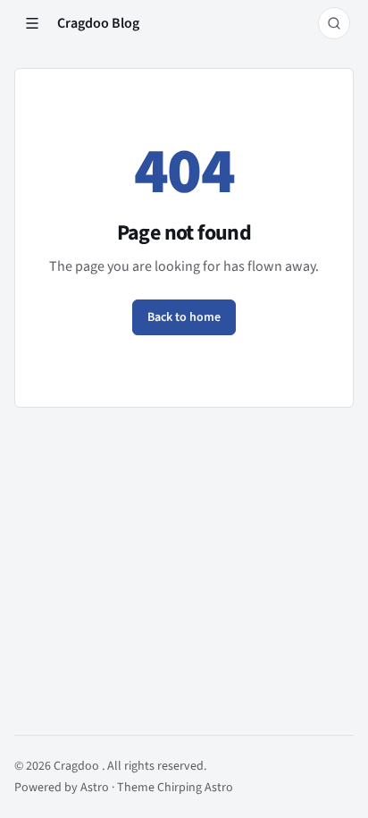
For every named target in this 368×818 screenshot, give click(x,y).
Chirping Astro (195, 788)
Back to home (184, 317)
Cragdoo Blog (98, 23)
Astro (96, 788)
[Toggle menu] (32, 23)
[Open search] (334, 23)
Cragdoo (78, 766)
